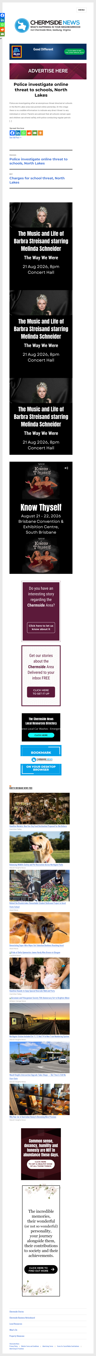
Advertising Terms (47, 1346)
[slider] (38, 571)
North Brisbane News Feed (20, 788)
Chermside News (14, 1344)
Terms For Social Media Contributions (68, 1346)
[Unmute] (59, 571)
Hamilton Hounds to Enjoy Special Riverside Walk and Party (32, 990)
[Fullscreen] (70, 571)
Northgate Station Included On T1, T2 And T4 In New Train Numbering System (39, 1036)
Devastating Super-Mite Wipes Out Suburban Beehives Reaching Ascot (36, 945)
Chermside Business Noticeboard (22, 1317)
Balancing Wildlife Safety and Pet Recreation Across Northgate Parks (36, 864)
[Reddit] (29, 133)
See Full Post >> (15, 137)
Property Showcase (16, 1335)
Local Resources (15, 1323)
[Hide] (1, 39)
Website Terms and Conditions (30, 1346)
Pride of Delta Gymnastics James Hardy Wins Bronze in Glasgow (35, 952)
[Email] (34, 133)
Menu (81, 10)
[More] (40, 133)
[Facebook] (12, 133)
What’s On (13, 1329)
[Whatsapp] (23, 133)
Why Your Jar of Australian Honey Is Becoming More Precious (32, 1116)
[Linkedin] (17, 133)
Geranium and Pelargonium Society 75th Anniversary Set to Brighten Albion (40, 997)
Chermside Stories (16, 1311)
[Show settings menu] (64, 571)
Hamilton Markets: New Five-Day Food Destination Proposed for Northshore (38, 826)
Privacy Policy (13, 1346)
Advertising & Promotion (16, 1348)
